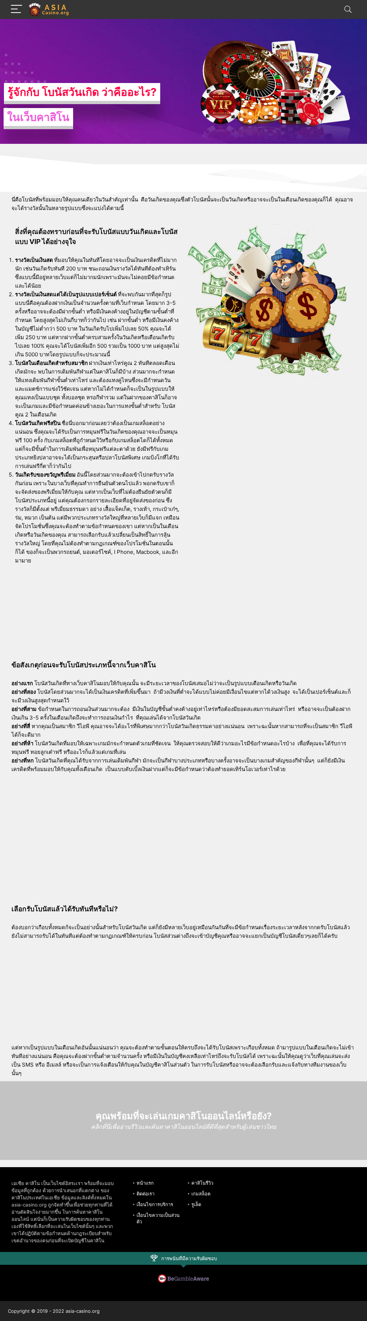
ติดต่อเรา (145, 1193)
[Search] (348, 9)
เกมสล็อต (200, 1193)
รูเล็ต (196, 1204)
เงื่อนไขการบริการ (155, 1204)
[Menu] (16, 9)
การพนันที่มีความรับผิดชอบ (189, 1258)
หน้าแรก (145, 1183)
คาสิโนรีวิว (202, 1183)
